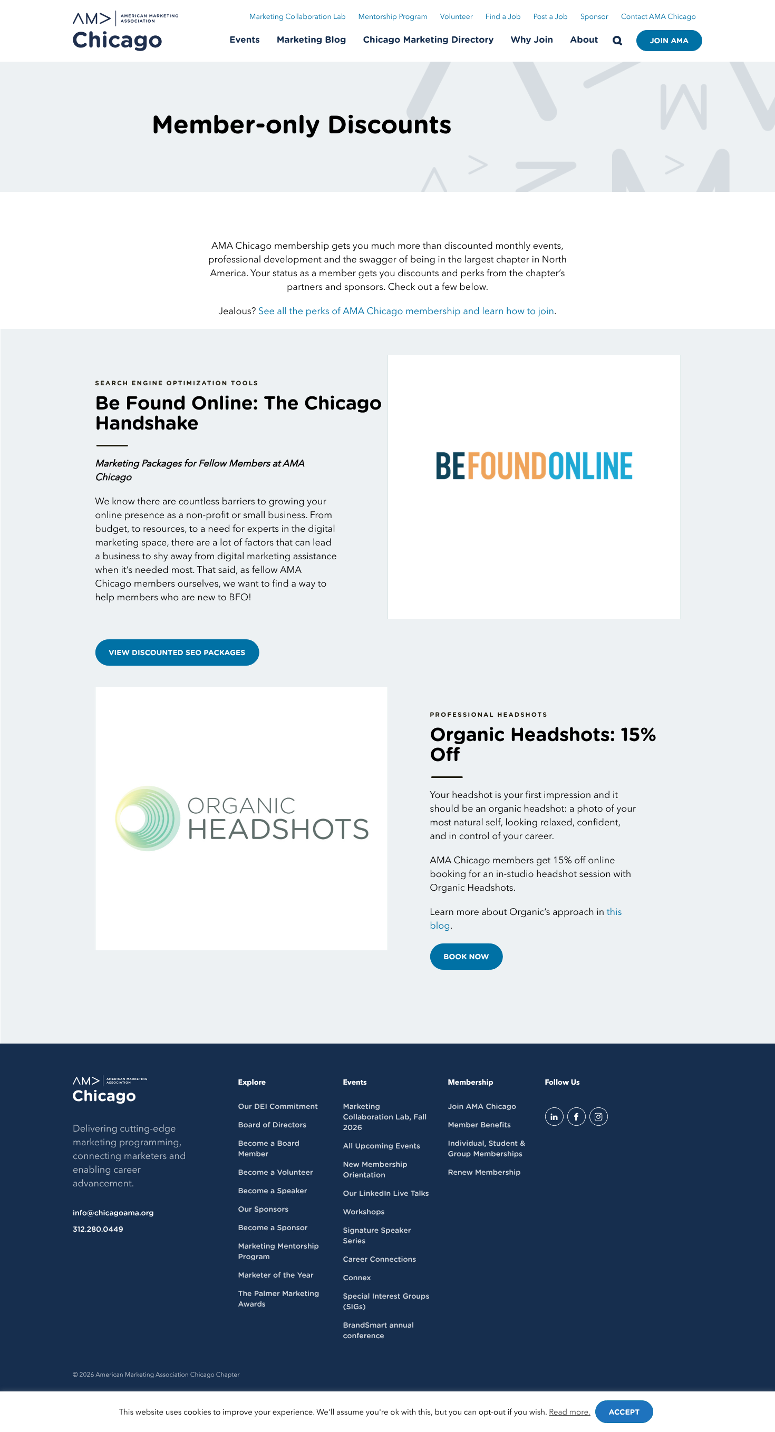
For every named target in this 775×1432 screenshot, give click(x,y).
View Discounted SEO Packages (177, 653)
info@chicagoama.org (113, 1213)
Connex (357, 1278)
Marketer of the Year (276, 1275)
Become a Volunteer (275, 1172)
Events (244, 40)
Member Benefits (479, 1125)
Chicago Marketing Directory (428, 40)
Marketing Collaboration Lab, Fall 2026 (385, 1117)
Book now (466, 957)
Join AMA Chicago (482, 1106)
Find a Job (503, 17)
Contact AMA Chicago (658, 17)
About (584, 40)
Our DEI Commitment (278, 1106)
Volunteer (456, 17)
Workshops (363, 1212)
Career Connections (379, 1259)
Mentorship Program (393, 17)
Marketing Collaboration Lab (297, 17)
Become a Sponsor (273, 1228)
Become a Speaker (272, 1191)
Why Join (532, 40)
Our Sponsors (263, 1209)
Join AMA (669, 41)
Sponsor (594, 17)
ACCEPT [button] (624, 1412)
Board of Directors (272, 1125)
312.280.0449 (98, 1229)
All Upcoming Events (381, 1146)
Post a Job (551, 17)
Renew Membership (484, 1172)
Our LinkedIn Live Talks (386, 1193)
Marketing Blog (311, 40)
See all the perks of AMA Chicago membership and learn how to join (406, 311)
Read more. (569, 1412)
